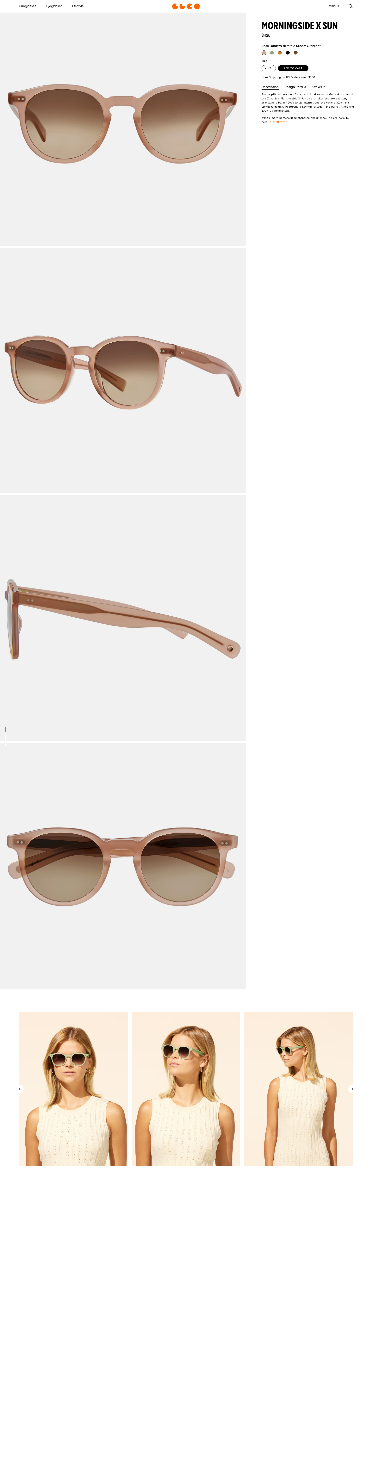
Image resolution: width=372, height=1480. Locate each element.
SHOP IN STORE (278, 122)
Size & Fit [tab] (318, 87)
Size (264, 61)
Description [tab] (270, 87)
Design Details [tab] (295, 87)
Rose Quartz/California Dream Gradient (291, 46)
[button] (264, 52)
